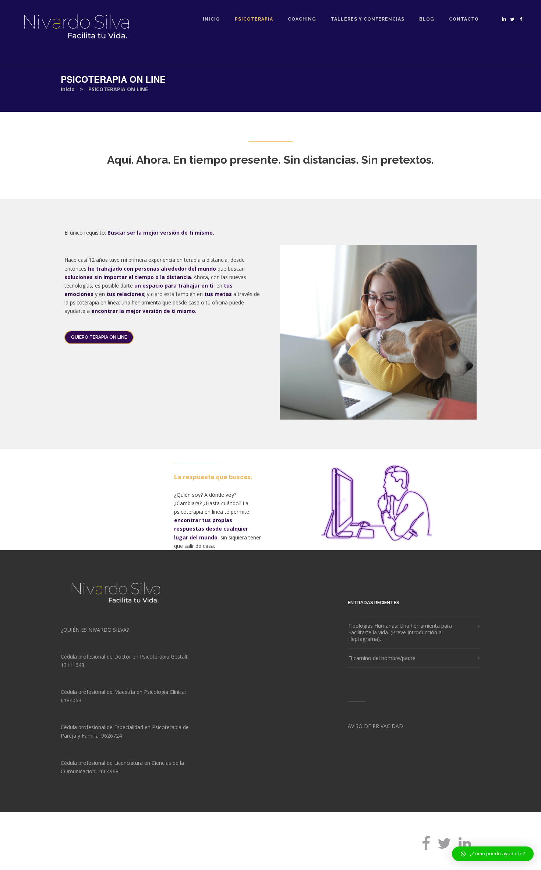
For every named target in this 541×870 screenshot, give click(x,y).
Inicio (68, 89)
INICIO (211, 19)
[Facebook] (426, 848)
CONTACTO (464, 19)
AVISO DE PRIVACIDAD (375, 726)
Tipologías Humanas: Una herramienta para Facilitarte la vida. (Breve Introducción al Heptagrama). (400, 632)
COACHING (302, 19)
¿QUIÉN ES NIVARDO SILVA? (95, 629)
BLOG (426, 19)
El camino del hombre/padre (382, 658)
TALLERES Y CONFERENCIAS (367, 19)
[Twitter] (444, 848)
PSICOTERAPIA (254, 19)
